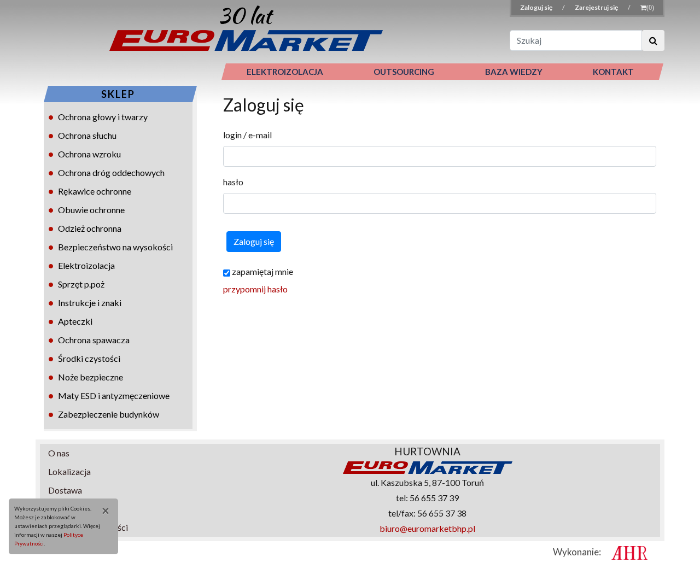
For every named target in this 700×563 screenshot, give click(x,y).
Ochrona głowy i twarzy (103, 117)
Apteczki (75, 321)
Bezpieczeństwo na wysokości (115, 247)
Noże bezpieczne (90, 377)
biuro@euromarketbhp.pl (427, 528)
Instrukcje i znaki (89, 302)
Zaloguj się (536, 7)
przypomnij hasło (255, 289)
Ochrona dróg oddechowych (111, 172)
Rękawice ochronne (94, 191)
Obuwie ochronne (91, 209)
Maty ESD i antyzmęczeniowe (114, 395)
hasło (233, 182)
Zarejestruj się (597, 7)
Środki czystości (89, 358)
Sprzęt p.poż (81, 284)
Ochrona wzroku (89, 154)
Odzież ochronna (89, 228)
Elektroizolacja (86, 265)
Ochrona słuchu (87, 135)
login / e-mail (247, 135)
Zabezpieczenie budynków (108, 414)
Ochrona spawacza (94, 340)
